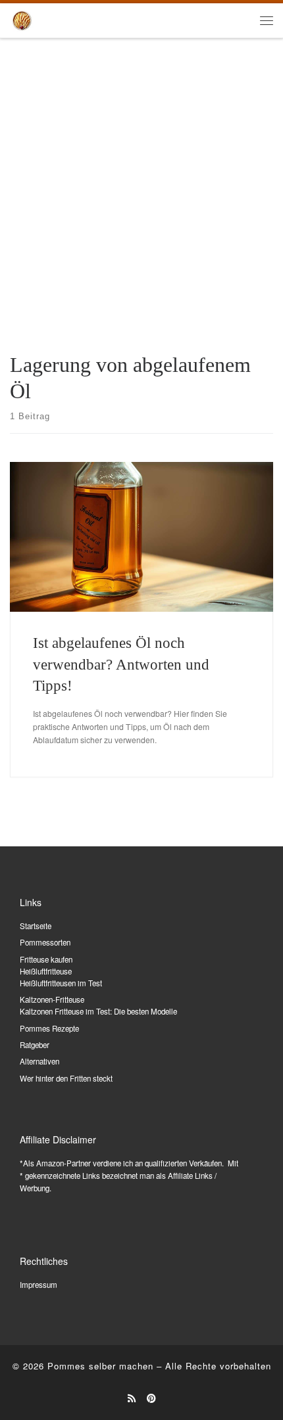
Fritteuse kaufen (46, 959)
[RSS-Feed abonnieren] (132, 1398)
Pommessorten (45, 942)
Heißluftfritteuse (46, 971)
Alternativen (39, 1061)
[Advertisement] (141, 186)
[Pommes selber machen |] (22, 19)
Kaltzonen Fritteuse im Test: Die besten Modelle (98, 1011)
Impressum (38, 1284)
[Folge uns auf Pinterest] (151, 1398)
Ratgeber (34, 1045)
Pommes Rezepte (49, 1028)
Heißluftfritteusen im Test (61, 983)
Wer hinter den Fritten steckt (66, 1078)
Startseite (35, 926)
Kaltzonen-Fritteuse (52, 999)
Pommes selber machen (100, 1366)
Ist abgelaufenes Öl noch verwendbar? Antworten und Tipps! (121, 664)
